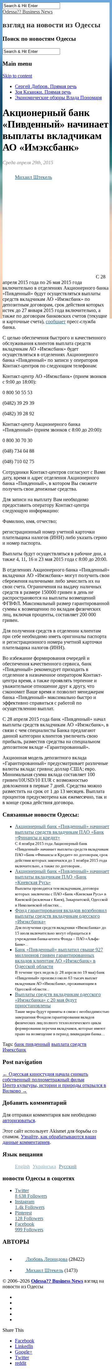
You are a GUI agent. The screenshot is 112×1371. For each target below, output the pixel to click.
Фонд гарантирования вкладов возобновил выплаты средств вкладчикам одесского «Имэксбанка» (61, 916)
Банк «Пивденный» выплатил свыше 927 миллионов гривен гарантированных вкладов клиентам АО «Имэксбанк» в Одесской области (59, 958)
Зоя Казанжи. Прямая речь (43, 92)
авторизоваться (18, 1120)
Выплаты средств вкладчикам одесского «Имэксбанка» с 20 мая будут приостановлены (58, 1000)
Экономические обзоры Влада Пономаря (58, 97)
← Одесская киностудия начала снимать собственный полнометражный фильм (45, 1076)
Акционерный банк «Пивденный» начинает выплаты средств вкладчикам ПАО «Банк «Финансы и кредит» (62, 832)
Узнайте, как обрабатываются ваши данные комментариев (49, 1139)
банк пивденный (32, 1044)
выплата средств (68, 1044)
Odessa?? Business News (27, 11)
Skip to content (17, 75)
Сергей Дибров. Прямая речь (46, 86)
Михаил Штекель (33, 177)
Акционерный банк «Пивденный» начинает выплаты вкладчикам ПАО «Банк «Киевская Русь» (62, 877)
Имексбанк (14, 1049)
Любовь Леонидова (46, 1259)
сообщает (56, 321)
